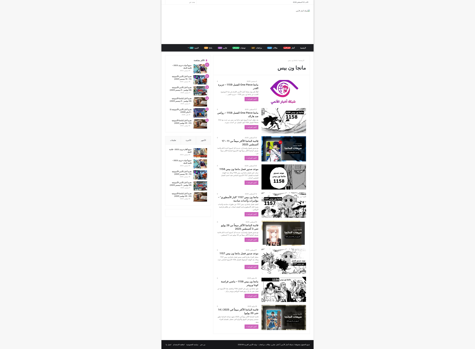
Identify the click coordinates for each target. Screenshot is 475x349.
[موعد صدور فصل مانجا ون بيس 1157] (283, 261)
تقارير (223, 48)
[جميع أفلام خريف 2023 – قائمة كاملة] (200, 152)
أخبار (289, 48)
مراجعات (257, 48)
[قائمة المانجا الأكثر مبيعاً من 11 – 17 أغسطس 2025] (283, 148)
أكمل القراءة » (251, 99)
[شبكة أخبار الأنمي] (303, 10)
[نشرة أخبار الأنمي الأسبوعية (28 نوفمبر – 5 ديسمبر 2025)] (200, 90)
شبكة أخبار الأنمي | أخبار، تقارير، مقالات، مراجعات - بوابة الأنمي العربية (268, 345)
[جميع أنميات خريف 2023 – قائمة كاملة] (200, 68)
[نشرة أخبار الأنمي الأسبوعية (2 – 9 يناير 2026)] (200, 112)
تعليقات (173, 140)
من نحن (202, 345)
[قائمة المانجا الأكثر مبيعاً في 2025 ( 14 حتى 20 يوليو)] (283, 317)
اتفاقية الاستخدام (179, 345)
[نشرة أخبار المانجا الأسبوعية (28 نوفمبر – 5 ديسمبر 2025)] (200, 101)
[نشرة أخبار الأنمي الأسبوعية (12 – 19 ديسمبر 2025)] (200, 79)
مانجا (209, 48)
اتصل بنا (168, 345)
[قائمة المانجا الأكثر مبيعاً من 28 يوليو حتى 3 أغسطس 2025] (283, 233)
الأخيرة (188, 140)
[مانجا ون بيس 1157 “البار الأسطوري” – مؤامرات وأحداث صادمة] (283, 205)
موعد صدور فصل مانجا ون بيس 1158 (238, 169)
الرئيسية (303, 48)
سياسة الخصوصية (192, 345)
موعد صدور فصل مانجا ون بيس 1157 (239, 253)
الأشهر (203, 140)
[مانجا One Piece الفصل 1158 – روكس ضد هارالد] (283, 120)
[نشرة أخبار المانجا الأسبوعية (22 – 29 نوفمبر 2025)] (200, 124)
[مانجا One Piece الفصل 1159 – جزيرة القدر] (283, 92)
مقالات (273, 48)
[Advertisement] (212, 24)
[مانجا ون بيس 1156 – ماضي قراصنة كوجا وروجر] (283, 289)
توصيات (239, 48)
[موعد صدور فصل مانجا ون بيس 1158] (283, 177)
